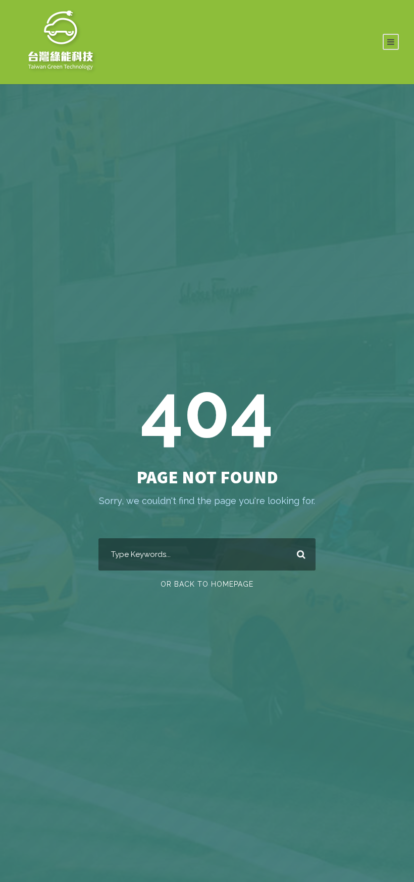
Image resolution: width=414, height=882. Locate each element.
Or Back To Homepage (207, 584)
